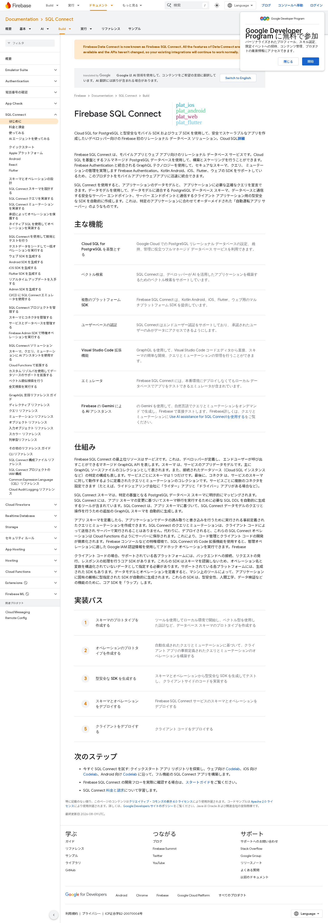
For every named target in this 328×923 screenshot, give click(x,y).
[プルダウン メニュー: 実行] (79, 5)
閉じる (288, 62)
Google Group (251, 856)
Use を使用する (207, 417)
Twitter (157, 856)
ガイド (70, 841)
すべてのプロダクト (232, 895)
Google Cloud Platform (193, 895)
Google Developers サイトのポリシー (148, 806)
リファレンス (111, 29)
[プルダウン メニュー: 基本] (31, 28)
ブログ (266, 5)
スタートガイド (197, 782)
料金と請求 (115, 790)
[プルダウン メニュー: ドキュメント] (113, 5)
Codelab (233, 769)
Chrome (142, 895)
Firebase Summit (164, 849)
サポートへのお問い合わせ (259, 841)
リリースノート (251, 863)
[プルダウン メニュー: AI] (49, 28)
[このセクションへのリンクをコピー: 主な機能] (107, 225)
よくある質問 (250, 870)
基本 (23, 29)
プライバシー (91, 913)
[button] (26, 70)
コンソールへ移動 (290, 5)
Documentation (21, 19)
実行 (71, 5)
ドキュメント (98, 5)
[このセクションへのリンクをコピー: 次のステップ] (121, 757)
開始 (310, 61)
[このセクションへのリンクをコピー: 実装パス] (107, 601)
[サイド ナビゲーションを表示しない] (53, 914)
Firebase (80, 96)
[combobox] (187, 5)
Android (121, 895)
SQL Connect (59, 19)
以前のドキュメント (255, 877)
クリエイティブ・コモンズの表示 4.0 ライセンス (161, 801)
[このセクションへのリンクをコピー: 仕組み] (100, 448)
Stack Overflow (251, 849)
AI (42, 29)
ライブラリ (73, 863)
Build (49, 5)
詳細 (241, 138)
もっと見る (130, 5)
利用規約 (71, 913)
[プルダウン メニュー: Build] (58, 5)
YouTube (159, 863)
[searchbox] (30, 43)
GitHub (70, 870)
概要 (8, 29)
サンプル (134, 29)
